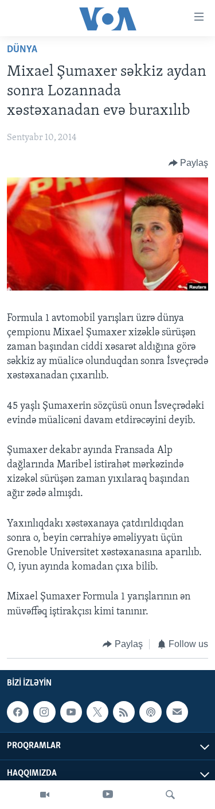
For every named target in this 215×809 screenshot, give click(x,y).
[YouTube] (108, 794)
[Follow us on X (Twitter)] (97, 712)
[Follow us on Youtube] (71, 712)
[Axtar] (170, 794)
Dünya (22, 50)
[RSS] (124, 712)
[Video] (45, 794)
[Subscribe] (177, 712)
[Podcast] (150, 712)
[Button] (189, 163)
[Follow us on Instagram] (44, 712)
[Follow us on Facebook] (18, 712)
